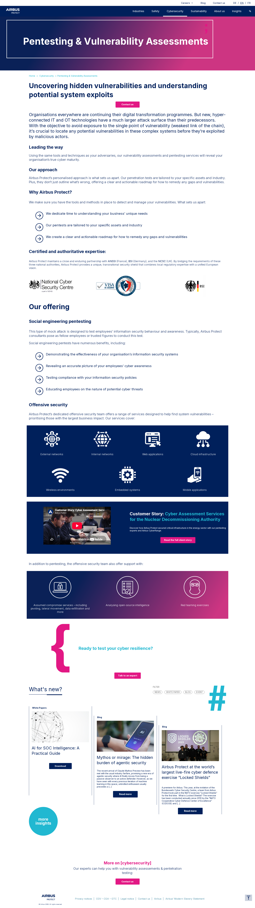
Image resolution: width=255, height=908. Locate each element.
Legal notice (127, 898)
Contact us (219, 2)
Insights (236, 11)
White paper (173, 692)
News (158, 692)
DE (234, 2)
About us (219, 11)
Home (32, 75)
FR (249, 2)
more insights (43, 821)
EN (242, 2)
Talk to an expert (127, 675)
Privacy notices (83, 898)
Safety (155, 11)
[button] (250, 11)
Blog (203, 2)
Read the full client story (178, 540)
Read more (125, 794)
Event (199, 692)
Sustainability (199, 11)
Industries (138, 11)
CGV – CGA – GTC (106, 898)
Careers (185, 2)
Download (60, 766)
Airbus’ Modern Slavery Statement (184, 898)
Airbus (157, 898)
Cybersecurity (175, 11)
